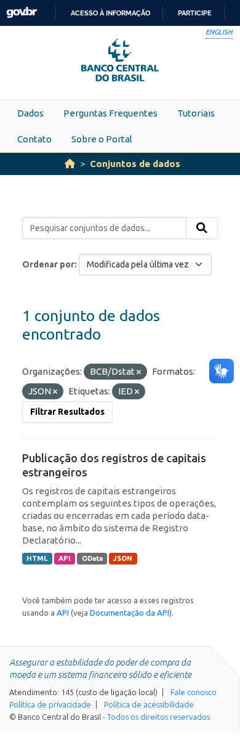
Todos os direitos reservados (158, 716)
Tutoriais (196, 113)
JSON (122, 558)
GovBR (21, 12)
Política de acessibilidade (149, 704)
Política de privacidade (50, 704)
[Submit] (202, 228)
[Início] (70, 163)
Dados (30, 113)
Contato (34, 139)
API (64, 558)
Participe (195, 13)
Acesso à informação (110, 13)
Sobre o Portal (101, 139)
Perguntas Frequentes (110, 113)
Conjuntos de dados (135, 163)
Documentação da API (129, 612)
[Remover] (139, 372)
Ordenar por (48, 264)
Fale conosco (193, 692)
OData (92, 558)
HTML (36, 558)
